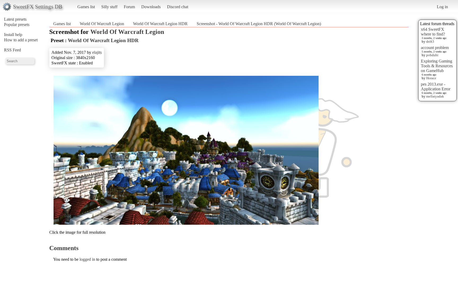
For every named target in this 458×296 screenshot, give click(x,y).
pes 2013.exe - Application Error (435, 86)
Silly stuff (109, 7)
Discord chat (177, 7)
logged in (87, 259)
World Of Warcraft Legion (102, 23)
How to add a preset (21, 40)
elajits (97, 52)
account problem (435, 47)
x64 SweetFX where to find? (433, 31)
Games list (86, 7)
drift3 (430, 41)
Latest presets (15, 19)
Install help (13, 34)
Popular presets (16, 24)
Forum (129, 7)
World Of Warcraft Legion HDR (160, 23)
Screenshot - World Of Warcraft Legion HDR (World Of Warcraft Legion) (259, 23)
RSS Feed (12, 50)
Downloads (151, 7)
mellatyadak (435, 96)
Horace (431, 78)
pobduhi (432, 55)
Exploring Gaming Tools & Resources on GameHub (437, 66)
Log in (442, 7)
